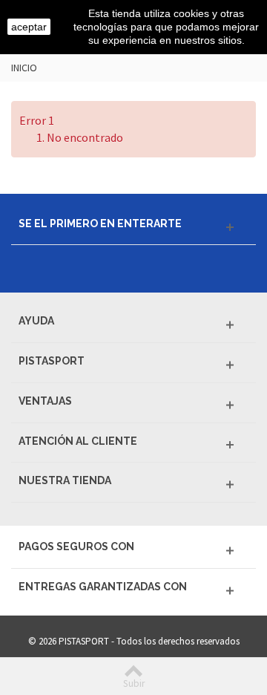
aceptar (29, 27)
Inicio (24, 67)
